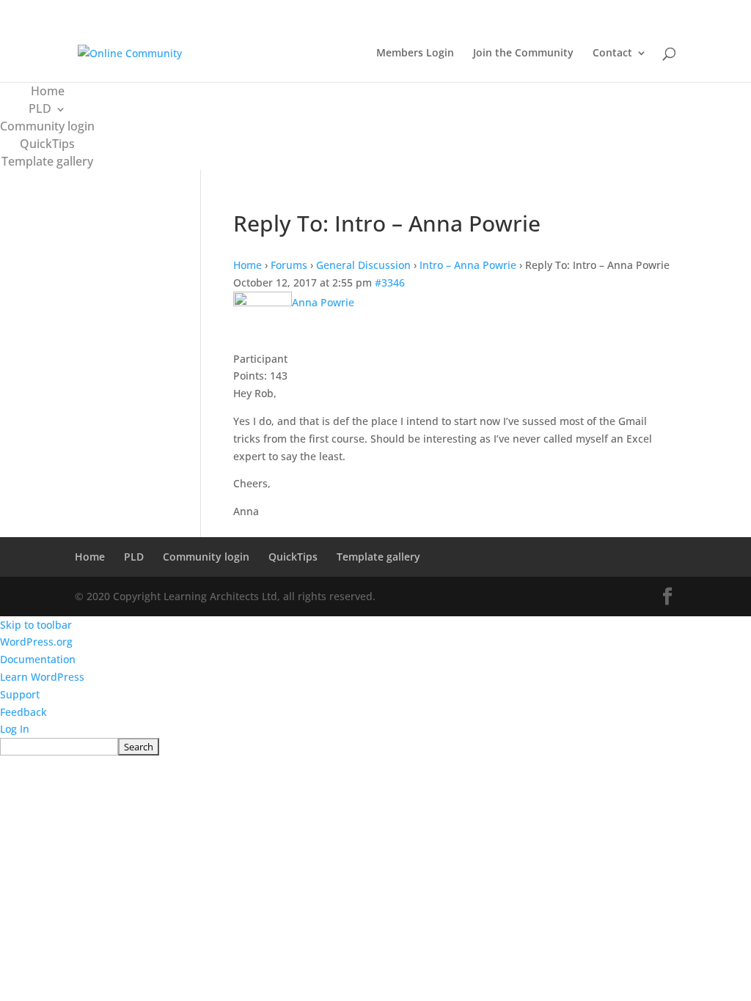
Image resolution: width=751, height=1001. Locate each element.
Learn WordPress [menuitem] (42, 677)
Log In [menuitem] (14, 729)
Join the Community (523, 53)
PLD (40, 108)
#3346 (390, 282)
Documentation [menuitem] (38, 659)
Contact (612, 53)
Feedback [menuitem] (23, 712)
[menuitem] (375, 747)
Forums (289, 265)
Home (48, 91)
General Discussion (363, 265)
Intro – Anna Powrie (468, 265)
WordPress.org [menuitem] (36, 642)
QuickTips (47, 144)
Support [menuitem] (20, 694)
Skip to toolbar (36, 625)
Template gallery (47, 161)
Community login (47, 126)
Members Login (415, 53)
